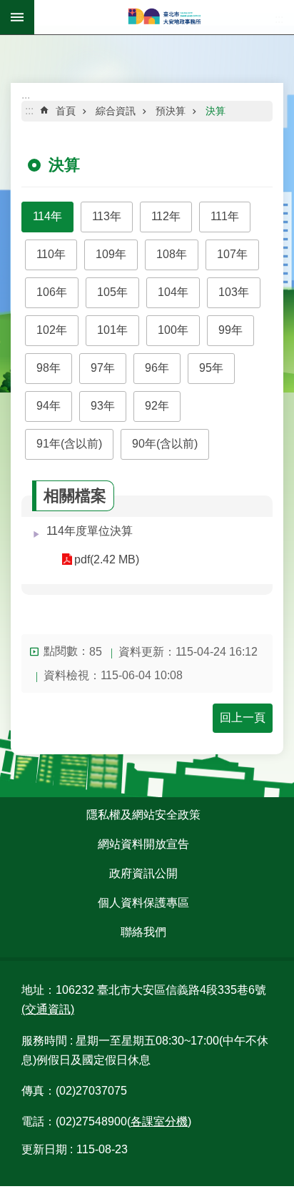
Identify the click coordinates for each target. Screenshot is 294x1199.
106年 (51, 292)
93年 (103, 406)
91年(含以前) (69, 444)
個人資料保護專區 (143, 903)
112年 (166, 216)
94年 (48, 406)
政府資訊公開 (143, 873)
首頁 (66, 111)
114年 (47, 216)
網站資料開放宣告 (143, 844)
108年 (171, 254)
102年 (51, 330)
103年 (233, 292)
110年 (51, 254)
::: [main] (29, 110)
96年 (157, 368)
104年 (173, 292)
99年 (230, 330)
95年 (211, 368)
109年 (111, 254)
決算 (215, 111)
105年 (112, 292)
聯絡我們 (143, 932)
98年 (48, 368)
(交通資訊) (47, 1009)
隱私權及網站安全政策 (143, 815)
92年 (157, 406)
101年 (112, 330)
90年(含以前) (165, 444)
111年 (225, 216)
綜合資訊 (116, 111)
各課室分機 (159, 1121)
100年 (173, 330)
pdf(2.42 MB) (106, 559)
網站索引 (17, 17)
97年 (103, 368)
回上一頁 (242, 717)
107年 (232, 254)
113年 (106, 216)
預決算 (171, 111)
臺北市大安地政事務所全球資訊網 (164, 17)
